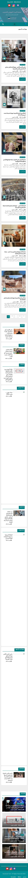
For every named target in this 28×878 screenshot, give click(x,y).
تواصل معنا (13, 876)
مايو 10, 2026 (21, 117)
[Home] (25, 24)
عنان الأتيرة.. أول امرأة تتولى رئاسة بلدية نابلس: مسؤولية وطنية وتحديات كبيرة (8, 333)
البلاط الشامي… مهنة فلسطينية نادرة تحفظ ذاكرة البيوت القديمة (14, 206)
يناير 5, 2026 (22, 302)
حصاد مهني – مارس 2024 (9, 393)
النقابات (22, 819)
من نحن (24, 876)
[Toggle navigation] (15, 24)
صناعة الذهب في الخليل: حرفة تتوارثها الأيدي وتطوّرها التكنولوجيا (14, 160)
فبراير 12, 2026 (21, 256)
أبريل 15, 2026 (21, 163)
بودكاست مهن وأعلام (20, 803)
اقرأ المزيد (22, 79)
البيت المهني (14, 71)
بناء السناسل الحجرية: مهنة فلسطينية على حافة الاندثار (15, 299)
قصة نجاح (22, 850)
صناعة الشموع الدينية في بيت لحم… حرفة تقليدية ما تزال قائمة (15, 253)
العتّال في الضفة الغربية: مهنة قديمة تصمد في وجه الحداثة (15, 114)
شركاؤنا (19, 876)
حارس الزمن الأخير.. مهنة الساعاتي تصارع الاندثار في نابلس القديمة (15, 68)
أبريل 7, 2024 (8, 396)
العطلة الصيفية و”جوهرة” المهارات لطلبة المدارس (8, 537)
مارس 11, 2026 (21, 209)
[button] (3, 24)
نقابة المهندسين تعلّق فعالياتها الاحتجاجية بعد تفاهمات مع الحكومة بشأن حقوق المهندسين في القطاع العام (8, 374)
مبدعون (22, 834)
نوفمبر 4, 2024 (8, 358)
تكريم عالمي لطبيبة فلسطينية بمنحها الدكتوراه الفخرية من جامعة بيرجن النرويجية (7, 776)
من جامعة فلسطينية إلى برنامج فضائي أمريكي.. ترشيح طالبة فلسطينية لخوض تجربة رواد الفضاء (8, 517)
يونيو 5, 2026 (22, 71)
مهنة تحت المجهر (22, 64)
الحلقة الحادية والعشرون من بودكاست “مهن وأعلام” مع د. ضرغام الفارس (14, 806)
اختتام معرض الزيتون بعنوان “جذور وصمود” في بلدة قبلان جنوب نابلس (8, 353)
